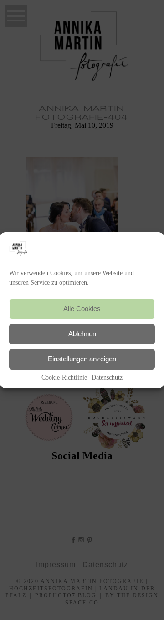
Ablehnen (82, 334)
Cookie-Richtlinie (64, 377)
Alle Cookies (82, 309)
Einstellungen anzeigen (82, 359)
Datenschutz (107, 377)
